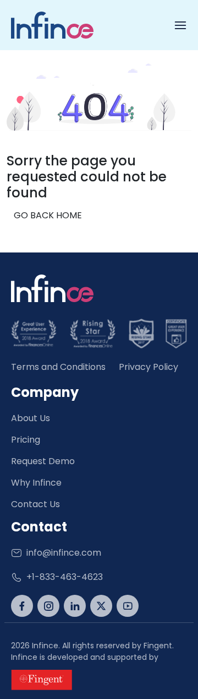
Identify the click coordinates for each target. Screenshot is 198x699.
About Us (30, 418)
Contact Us (35, 504)
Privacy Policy (148, 367)
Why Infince (36, 482)
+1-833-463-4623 (64, 577)
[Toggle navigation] (180, 25)
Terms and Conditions (58, 367)
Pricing (25, 439)
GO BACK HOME (48, 215)
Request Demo (43, 461)
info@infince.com (63, 552)
